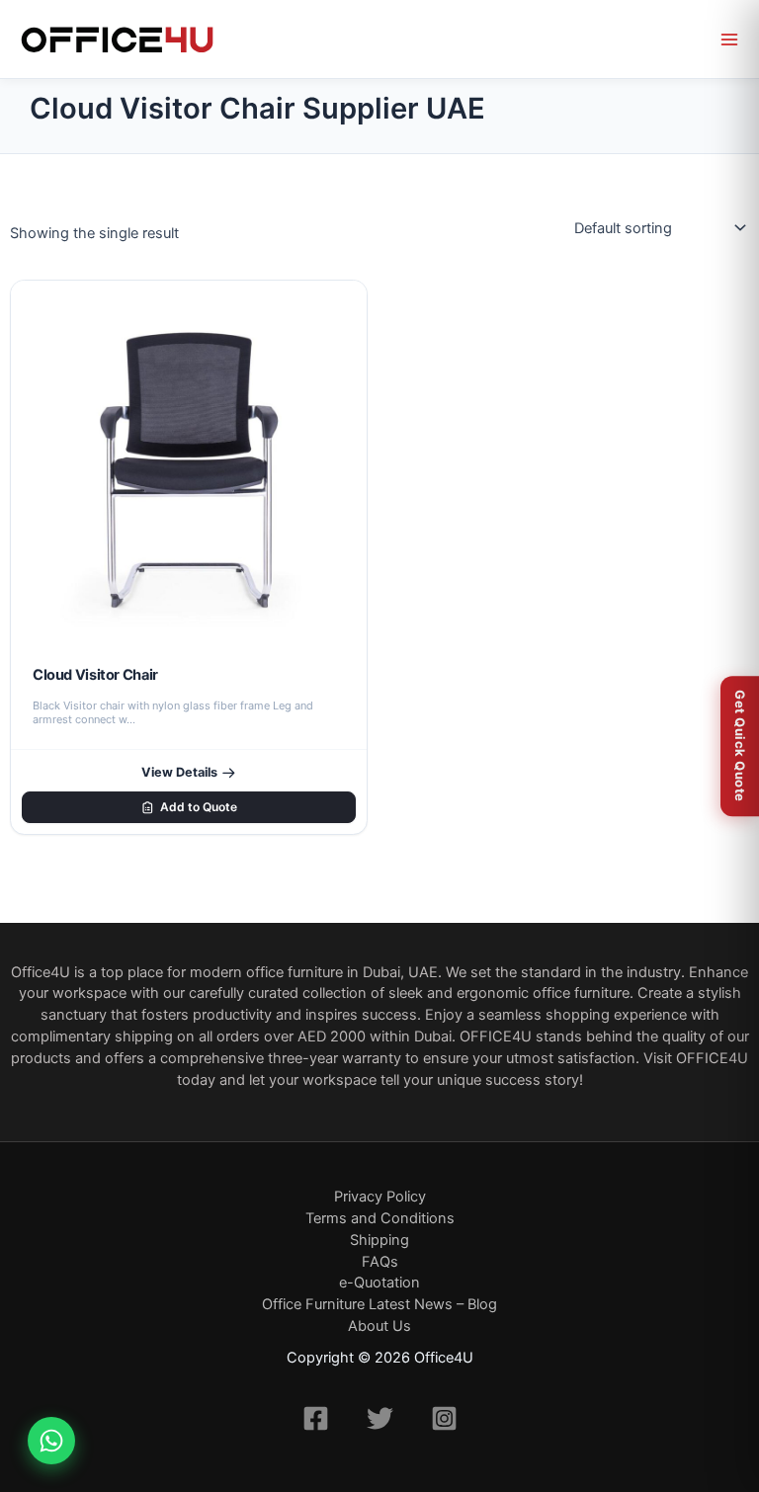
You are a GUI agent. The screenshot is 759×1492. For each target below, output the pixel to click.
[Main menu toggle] (729, 39)
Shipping (379, 1240)
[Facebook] (315, 1418)
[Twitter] (380, 1418)
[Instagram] (444, 1418)
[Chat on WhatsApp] (51, 1440)
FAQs (380, 1262)
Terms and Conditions (380, 1218)
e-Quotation (379, 1282)
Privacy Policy (380, 1196)
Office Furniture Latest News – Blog (379, 1304)
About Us (379, 1326)
